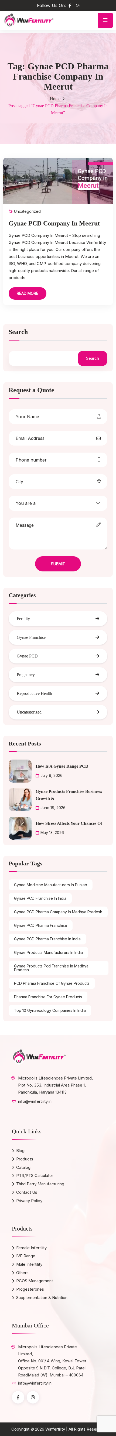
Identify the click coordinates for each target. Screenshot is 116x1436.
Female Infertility (31, 1247)
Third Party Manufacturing (40, 1183)
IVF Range (25, 1255)
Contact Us (26, 1192)
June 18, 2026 (53, 807)
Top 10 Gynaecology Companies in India (50, 1010)
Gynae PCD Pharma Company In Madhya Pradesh (58, 912)
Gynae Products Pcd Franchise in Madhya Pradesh (51, 968)
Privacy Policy (29, 1200)
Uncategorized (27, 211)
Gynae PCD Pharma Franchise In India (47, 939)
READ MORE (27, 293)
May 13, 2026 (52, 832)
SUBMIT (58, 563)
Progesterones (30, 1289)
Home (55, 98)
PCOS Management (34, 1280)
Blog (20, 1150)
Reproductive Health (34, 693)
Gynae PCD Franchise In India (40, 898)
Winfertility (55, 1429)
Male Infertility (29, 1264)
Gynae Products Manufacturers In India (48, 952)
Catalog (23, 1167)
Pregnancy (26, 674)
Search (18, 332)
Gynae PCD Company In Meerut (54, 223)
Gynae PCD (27, 656)
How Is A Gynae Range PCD (62, 766)
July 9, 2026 (51, 775)
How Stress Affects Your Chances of (69, 823)
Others (22, 1272)
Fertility (23, 618)
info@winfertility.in (35, 1101)
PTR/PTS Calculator (34, 1175)
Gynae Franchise (31, 637)
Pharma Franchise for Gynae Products (48, 997)
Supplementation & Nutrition (41, 1297)
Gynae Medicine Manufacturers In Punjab (50, 884)
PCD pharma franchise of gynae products (52, 983)
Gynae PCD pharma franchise (40, 925)
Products (24, 1159)
